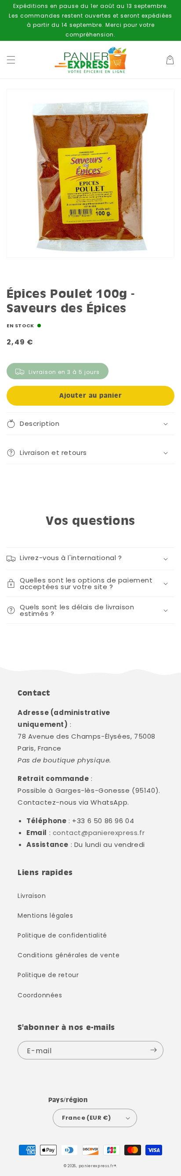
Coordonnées (40, 995)
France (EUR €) (86, 1118)
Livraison (32, 895)
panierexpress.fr (96, 1166)
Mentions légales (45, 915)
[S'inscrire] (153, 1050)
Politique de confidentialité (62, 935)
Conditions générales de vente (68, 955)
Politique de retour (48, 975)
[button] (11, 60)
